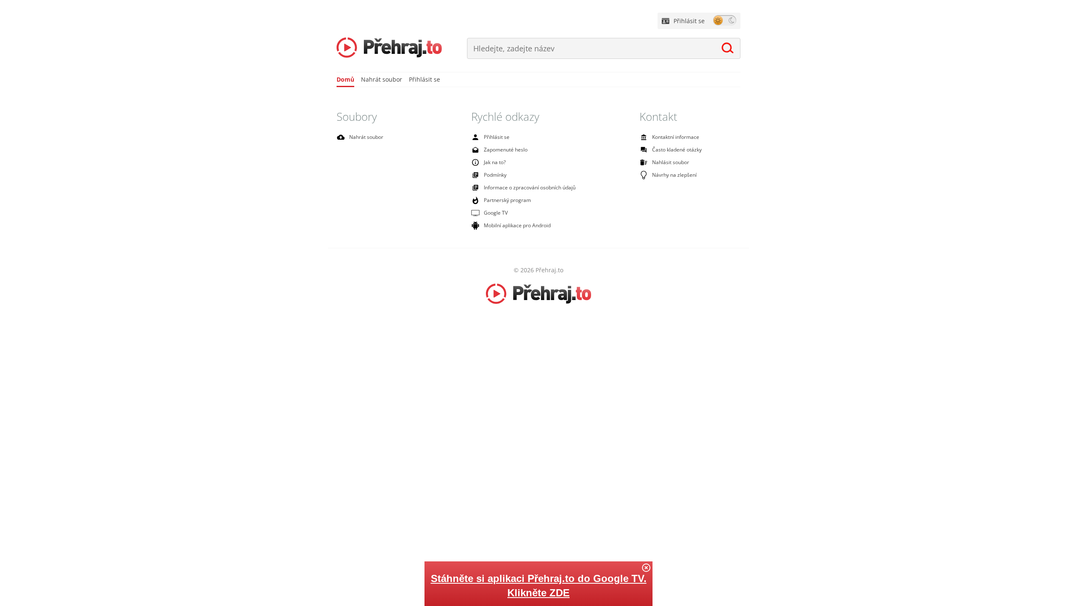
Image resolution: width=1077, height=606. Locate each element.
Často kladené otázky (677, 149)
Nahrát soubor (381, 79)
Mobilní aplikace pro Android (517, 225)
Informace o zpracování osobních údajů (530, 187)
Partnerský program (507, 200)
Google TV (496, 212)
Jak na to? (495, 162)
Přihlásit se (689, 21)
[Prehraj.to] (389, 48)
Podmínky (495, 174)
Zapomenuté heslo (506, 149)
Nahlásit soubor (670, 162)
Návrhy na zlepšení (674, 174)
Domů (345, 79)
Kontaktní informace (675, 137)
